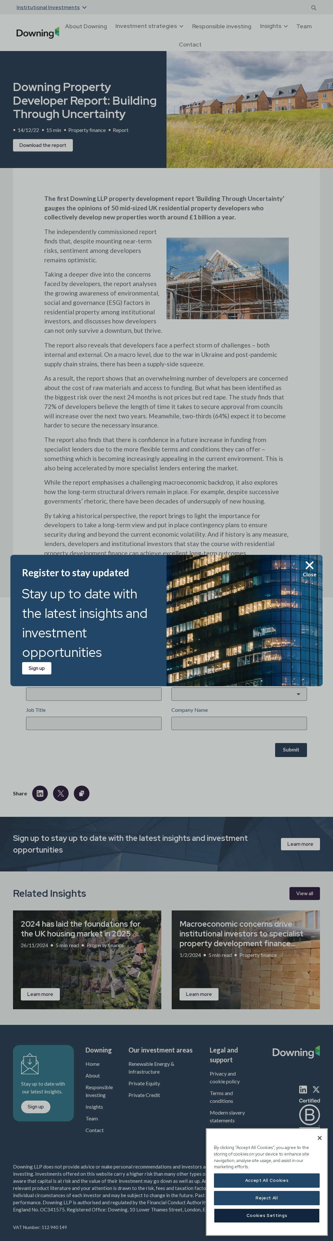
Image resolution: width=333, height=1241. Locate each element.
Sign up (37, 668)
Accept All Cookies (267, 1180)
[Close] (320, 1138)
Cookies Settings (266, 1215)
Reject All (267, 1198)
